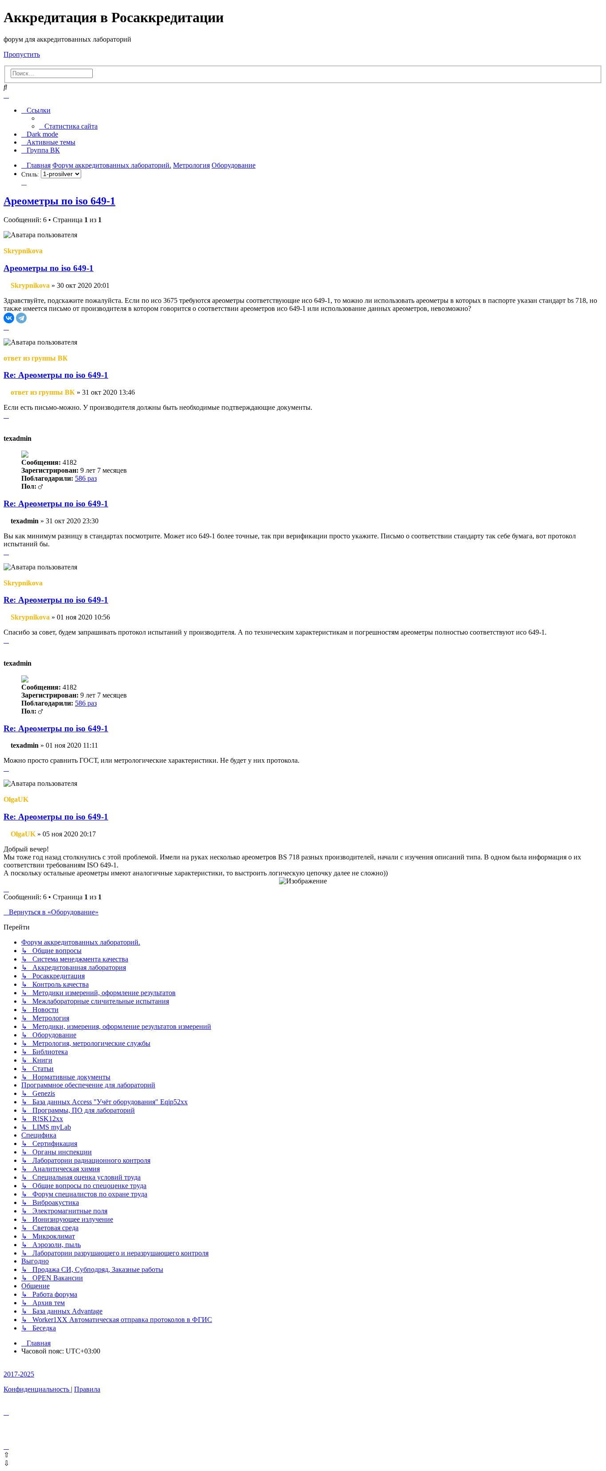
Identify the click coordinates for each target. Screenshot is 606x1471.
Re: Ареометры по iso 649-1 (56, 375)
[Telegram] (21, 318)
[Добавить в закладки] (24, 182)
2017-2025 (19, 1374)
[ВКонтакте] (9, 318)
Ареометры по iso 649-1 (59, 201)
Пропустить (22, 54)
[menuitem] (68, 126)
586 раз (86, 478)
